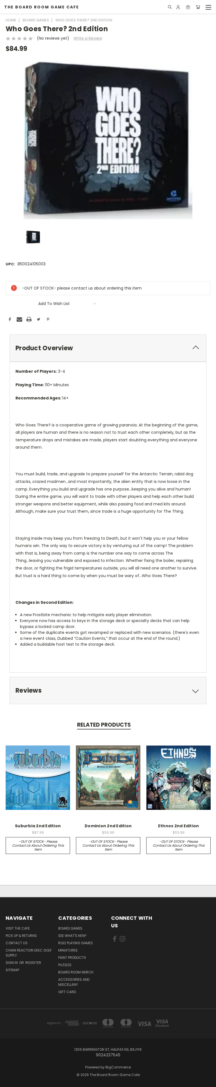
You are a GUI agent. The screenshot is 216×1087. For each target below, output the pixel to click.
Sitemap (12, 970)
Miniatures (68, 950)
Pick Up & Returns (21, 935)
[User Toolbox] (178, 7)
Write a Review (87, 38)
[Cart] (198, 7)
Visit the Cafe (18, 928)
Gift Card (67, 991)
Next (209, 771)
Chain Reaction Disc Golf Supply (29, 953)
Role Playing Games (75, 943)
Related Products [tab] (104, 725)
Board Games (70, 928)
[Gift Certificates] (188, 7)
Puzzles (64, 964)
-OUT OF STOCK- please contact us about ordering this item (38, 845)
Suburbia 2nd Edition (38, 826)
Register (33, 962)
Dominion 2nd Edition (108, 826)
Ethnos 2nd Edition (178, 826)
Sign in (12, 962)
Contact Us (17, 943)
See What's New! (72, 935)
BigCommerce (118, 1067)
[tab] (108, 348)
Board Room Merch (75, 972)
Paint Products (72, 957)
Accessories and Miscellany (73, 982)
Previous (6, 771)
